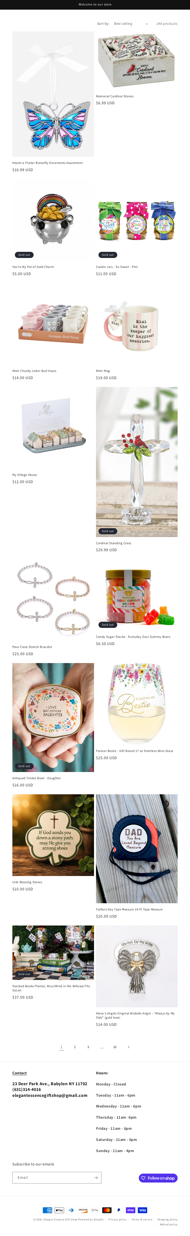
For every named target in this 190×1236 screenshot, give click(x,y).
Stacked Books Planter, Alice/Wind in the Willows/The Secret (51, 988)
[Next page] (128, 1047)
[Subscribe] (95, 1178)
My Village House (24, 475)
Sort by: (103, 23)
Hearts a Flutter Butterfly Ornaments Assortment (47, 163)
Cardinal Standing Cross (113, 543)
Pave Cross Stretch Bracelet (32, 647)
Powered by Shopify (91, 1219)
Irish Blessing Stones (27, 882)
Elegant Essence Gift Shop (61, 1219)
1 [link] (62, 1047)
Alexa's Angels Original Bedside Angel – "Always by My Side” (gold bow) (135, 1015)
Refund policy (169, 1224)
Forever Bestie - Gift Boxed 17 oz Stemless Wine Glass (134, 751)
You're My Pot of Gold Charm (33, 267)
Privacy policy (117, 1219)
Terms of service (142, 1219)
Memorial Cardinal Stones (114, 96)
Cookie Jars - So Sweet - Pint (117, 267)
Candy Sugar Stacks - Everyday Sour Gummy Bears (133, 637)
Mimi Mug (103, 371)
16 (115, 1047)
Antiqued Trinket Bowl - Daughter (36, 778)
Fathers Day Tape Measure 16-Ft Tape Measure (129, 909)
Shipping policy (167, 1219)
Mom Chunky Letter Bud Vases (34, 371)
